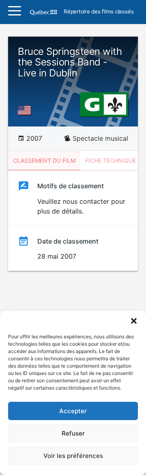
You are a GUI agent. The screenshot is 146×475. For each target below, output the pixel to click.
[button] (134, 321)
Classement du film (44, 160)
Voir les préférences (73, 456)
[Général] (91, 104)
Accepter (73, 411)
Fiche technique (110, 160)
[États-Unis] (26, 110)
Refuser (73, 433)
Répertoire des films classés (98, 12)
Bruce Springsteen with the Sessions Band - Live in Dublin (70, 62)
